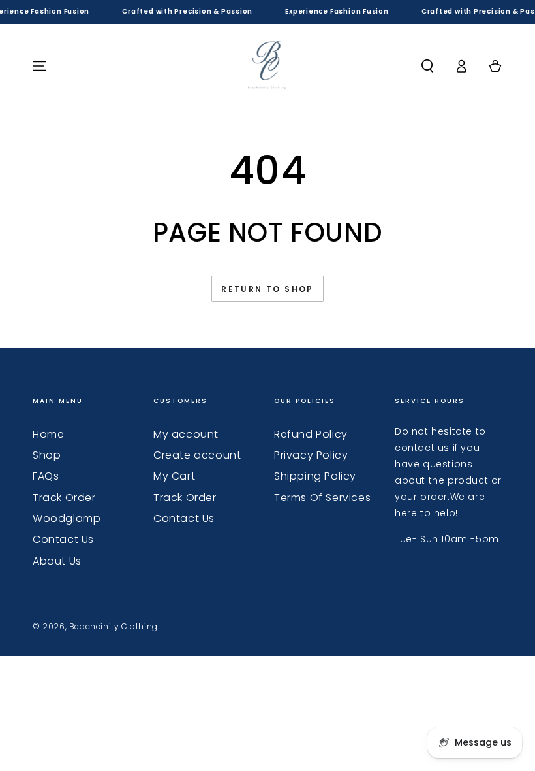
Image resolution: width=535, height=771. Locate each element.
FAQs (46, 476)
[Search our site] (427, 66)
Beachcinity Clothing (113, 626)
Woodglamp (66, 518)
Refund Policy (311, 434)
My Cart (174, 476)
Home (48, 434)
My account (186, 434)
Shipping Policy (315, 476)
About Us (57, 560)
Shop (47, 455)
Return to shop (267, 289)
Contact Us (63, 539)
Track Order (64, 497)
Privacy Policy (311, 455)
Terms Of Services (322, 497)
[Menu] (40, 66)
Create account (197, 455)
